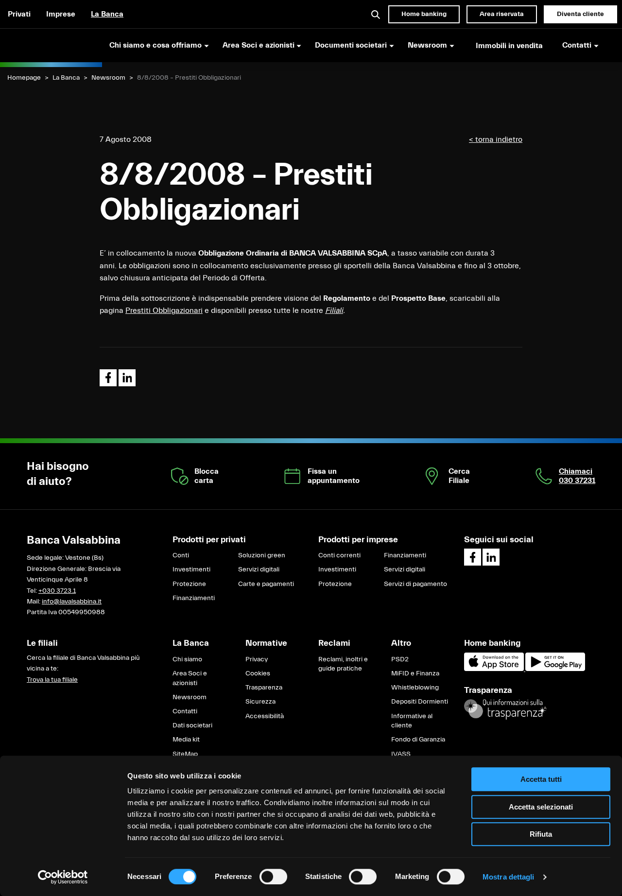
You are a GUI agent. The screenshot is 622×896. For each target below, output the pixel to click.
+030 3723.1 (57, 591)
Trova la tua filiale (52, 680)
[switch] (273, 876)
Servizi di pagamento (415, 584)
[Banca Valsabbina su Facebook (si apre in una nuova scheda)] (472, 557)
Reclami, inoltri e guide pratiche (343, 664)
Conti (181, 555)
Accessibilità (264, 716)
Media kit (186, 739)
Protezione (189, 584)
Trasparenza (263, 687)
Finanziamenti (194, 598)
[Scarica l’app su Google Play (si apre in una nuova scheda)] (555, 669)
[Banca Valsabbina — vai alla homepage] (51, 45)
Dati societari (192, 725)
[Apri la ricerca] (376, 14)
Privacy (256, 659)
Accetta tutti (541, 779)
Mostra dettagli (509, 877)
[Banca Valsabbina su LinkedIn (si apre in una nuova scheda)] (491, 557)
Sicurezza (260, 702)
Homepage (24, 78)
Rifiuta (541, 834)
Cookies (257, 673)
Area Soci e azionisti (190, 678)
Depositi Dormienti (419, 702)
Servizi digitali (258, 569)
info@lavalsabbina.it (72, 601)
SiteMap (185, 754)
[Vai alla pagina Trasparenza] (505, 709)
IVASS (401, 754)
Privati (19, 14)
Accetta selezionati (541, 807)
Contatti (185, 711)
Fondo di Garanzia (418, 739)
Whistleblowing (415, 687)
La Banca (107, 14)
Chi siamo (187, 659)
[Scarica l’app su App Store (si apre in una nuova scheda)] (494, 669)
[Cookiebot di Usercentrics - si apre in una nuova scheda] (62, 877)
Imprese (60, 14)
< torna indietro (495, 139)
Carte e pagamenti (266, 584)
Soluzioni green (261, 555)
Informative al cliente (411, 721)
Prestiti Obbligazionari (164, 310)
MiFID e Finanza (415, 673)
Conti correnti (339, 555)
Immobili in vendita (509, 45)
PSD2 (400, 659)
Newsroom (108, 78)
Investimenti (191, 569)
